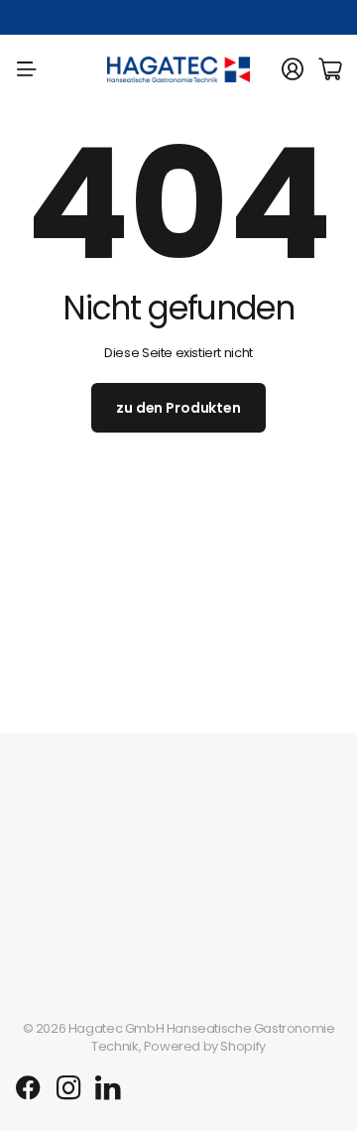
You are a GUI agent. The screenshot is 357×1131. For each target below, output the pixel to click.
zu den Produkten (178, 408)
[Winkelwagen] (329, 69)
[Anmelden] (292, 69)
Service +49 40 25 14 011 (97, 17)
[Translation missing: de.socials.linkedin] (107, 1088)
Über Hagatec (60, 873)
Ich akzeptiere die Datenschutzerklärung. (170, 743)
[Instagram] (68, 1088)
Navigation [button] (27, 69)
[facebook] (28, 1088)
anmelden (179, 692)
